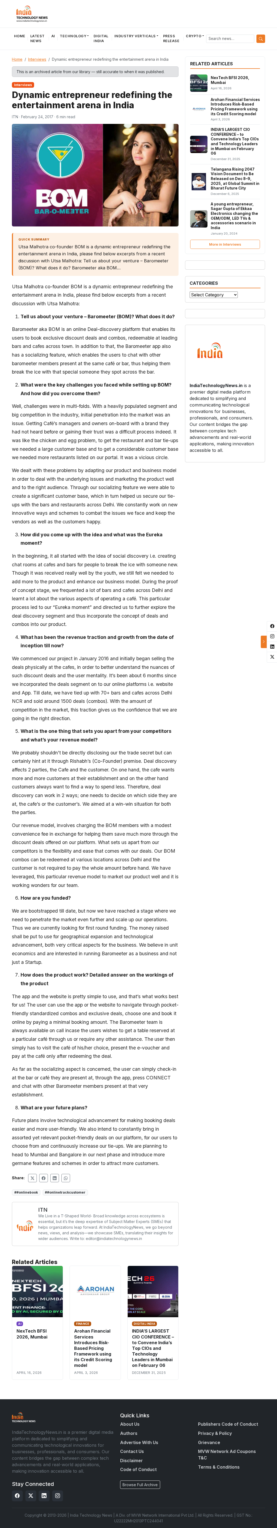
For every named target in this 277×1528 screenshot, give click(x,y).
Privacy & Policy (215, 1433)
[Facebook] (17, 1495)
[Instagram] (57, 1495)
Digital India (101, 38)
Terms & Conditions (219, 1467)
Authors (128, 1433)
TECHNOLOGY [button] (73, 36)
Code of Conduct (138, 1469)
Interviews (37, 59)
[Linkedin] (44, 1495)
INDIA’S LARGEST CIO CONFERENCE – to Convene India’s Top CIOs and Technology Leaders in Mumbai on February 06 (153, 1348)
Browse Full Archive (140, 1484)
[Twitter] (30, 1495)
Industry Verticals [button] (135, 36)
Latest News (37, 38)
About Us (130, 1424)
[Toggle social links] (264, 642)
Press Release (171, 38)
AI (53, 36)
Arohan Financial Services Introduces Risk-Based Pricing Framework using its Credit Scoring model (93, 1348)
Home (19, 36)
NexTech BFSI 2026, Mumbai (32, 1333)
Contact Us (132, 1451)
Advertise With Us (139, 1442)
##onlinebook (26, 1192)
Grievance (209, 1442)
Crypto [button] (193, 36)
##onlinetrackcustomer (65, 1192)
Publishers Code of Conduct (228, 1424)
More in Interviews (225, 244)
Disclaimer (131, 1460)
